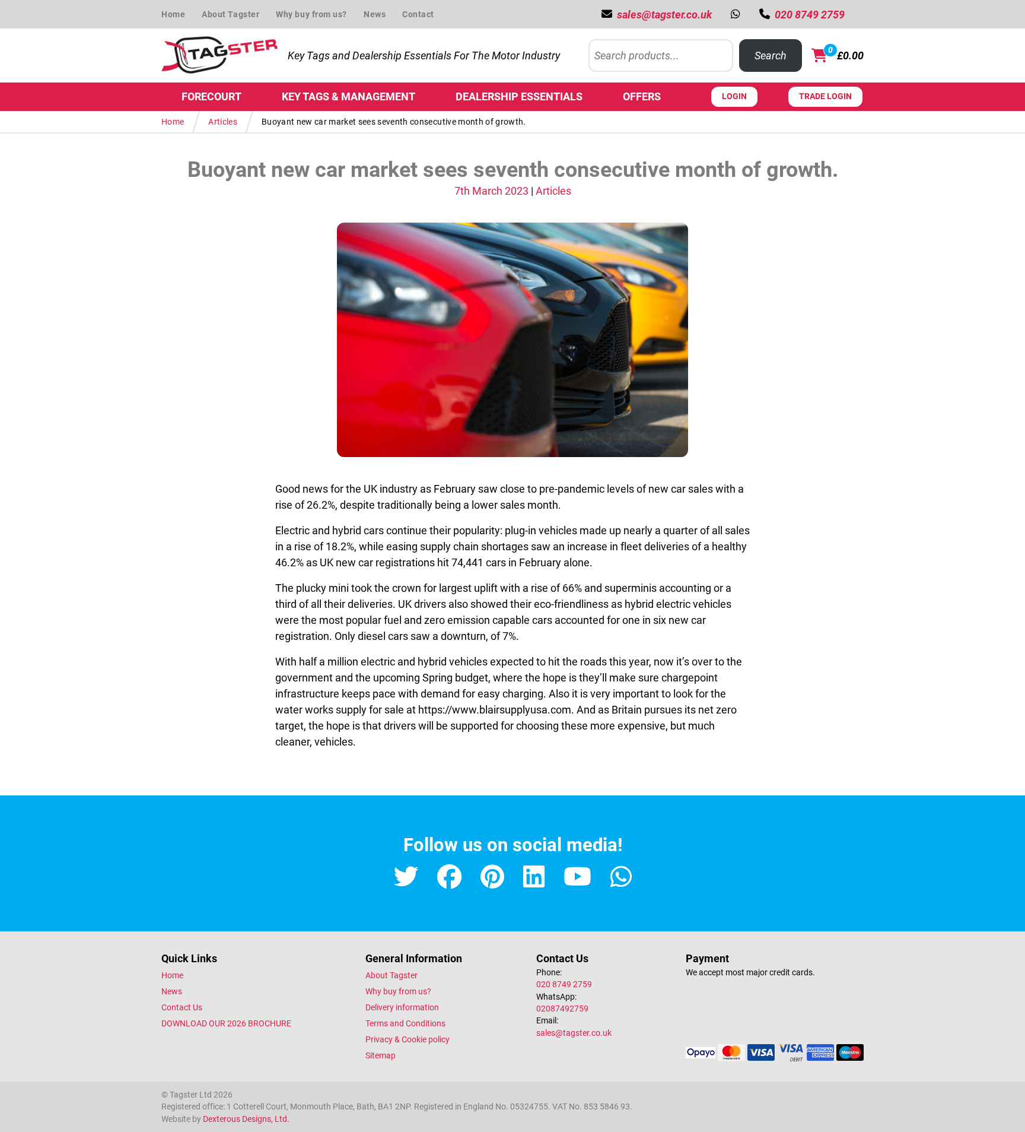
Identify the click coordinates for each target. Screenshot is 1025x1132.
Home (173, 14)
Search (771, 55)
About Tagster (230, 14)
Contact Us (181, 1007)
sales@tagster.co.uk (574, 1033)
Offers (642, 96)
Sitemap (380, 1055)
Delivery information (402, 1007)
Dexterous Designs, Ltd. (246, 1119)
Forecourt (211, 96)
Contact (418, 14)
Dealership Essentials (519, 96)
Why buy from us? (311, 14)
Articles (222, 121)
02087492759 (562, 1008)
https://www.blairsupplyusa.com (494, 709)
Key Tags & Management (348, 96)
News (375, 14)
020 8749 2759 (564, 984)
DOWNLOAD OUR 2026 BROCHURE (226, 1023)
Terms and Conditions (405, 1023)
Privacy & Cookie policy (407, 1039)
